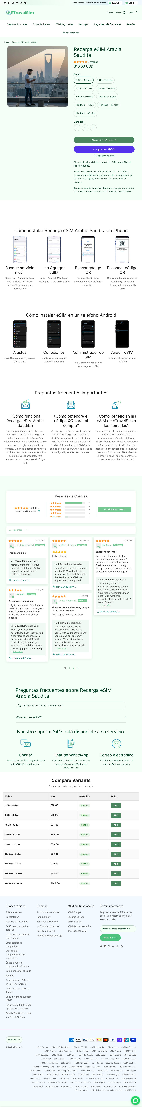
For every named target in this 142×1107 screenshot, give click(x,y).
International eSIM (77, 930)
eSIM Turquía (50, 1051)
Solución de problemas (96, 3)
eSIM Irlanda (35, 1078)
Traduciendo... (22, 580)
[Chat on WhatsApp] (135, 1100)
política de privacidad (48, 926)
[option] (37, 76)
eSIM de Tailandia (128, 1047)
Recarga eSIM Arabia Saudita (24, 42)
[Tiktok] (21, 3)
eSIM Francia (115, 1051)
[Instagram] (13, 3)
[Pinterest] (25, 3)
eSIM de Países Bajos (57, 1082)
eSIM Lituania (112, 1078)
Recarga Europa (76, 916)
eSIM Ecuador (117, 1070)
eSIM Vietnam (130, 1051)
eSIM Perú (38, 1086)
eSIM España (115, 1055)
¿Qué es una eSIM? (29, 717)
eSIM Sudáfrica (65, 1051)
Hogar (6, 42)
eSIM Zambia (130, 1090)
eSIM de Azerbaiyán (49, 1063)
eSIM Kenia (64, 1078)
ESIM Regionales (64, 24)
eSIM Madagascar (128, 1078)
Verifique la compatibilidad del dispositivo (15, 954)
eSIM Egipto (131, 1070)
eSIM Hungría (113, 1074)
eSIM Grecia (101, 1055)
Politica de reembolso (48, 912)
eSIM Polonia (66, 1086)
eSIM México (112, 1047)
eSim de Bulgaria (113, 1063)
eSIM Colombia (110, 1067)
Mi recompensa (71, 32)
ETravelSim (17, 1047)
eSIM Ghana (83, 1074)
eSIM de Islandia (129, 1074)
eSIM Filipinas (52, 1086)
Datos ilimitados (41, 24)
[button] (81, 61)
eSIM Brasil (46, 1059)
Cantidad (78, 121)
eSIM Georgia (53, 1074)
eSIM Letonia (77, 1078)
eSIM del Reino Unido (60, 1047)
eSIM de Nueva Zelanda (80, 1082)
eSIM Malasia (57, 1055)
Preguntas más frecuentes (107, 24)
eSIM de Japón (81, 1051)
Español (12, 1039)
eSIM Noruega (114, 1082)
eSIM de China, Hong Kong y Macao (84, 1067)
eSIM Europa (74, 912)
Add (116, 805)
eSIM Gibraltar (98, 1074)
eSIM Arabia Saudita (127, 1086)
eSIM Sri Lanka (81, 1090)
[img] (15, 540)
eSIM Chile (61, 1067)
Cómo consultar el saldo (18, 970)
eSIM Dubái (102, 1070)
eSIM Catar (96, 1086)
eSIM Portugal (82, 1086)
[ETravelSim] (20, 12)
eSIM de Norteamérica (79, 926)
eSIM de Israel (130, 1055)
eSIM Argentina (91, 1059)
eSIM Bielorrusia (81, 1063)
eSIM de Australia (99, 1051)
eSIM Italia (71, 1055)
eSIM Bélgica (97, 1063)
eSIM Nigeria (99, 1082)
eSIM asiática (75, 921)
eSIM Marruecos (38, 1082)
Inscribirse (110, 937)
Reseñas (131, 24)
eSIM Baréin (66, 1063)
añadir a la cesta (104, 139)
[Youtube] (17, 3)
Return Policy (44, 916)
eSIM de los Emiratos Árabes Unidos (106, 1090)
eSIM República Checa (67, 1070)
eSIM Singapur (42, 1055)
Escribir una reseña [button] (114, 509)
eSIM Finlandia (75, 1059)
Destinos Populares (17, 24)
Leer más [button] (105, 605)
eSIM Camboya (130, 1063)
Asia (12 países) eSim (110, 1059)
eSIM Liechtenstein (94, 1078)
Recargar (83, 24)
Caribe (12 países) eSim (43, 1067)
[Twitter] (5, 3)
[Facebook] (9, 3)
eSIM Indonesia (97, 1047)
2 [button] (69, 668)
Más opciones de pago (104, 156)
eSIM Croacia (35, 1070)
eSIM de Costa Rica (128, 1067)
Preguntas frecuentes (17, 921)
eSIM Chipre (49, 1070)
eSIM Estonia (59, 1059)
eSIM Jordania (50, 1078)
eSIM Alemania (68, 1074)
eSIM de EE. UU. (80, 1047)
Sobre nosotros (14, 912)
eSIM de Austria (129, 1059)
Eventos (10, 975)
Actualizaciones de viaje (49, 935)
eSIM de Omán (130, 1082)
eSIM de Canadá (86, 1055)
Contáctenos (12, 916)
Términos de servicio (48, 921)
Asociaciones (78, 3)
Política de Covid (46, 930)
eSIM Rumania (110, 1086)
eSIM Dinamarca (87, 1070)
